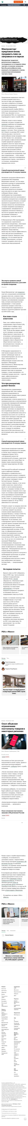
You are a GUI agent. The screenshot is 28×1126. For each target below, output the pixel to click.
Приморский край (4, 1053)
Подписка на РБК (17, 1005)
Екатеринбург (5, 1017)
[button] (14, 40)
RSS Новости (17, 1014)
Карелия (3, 1049)
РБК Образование (5, 1005)
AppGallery (16, 1076)
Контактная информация (16, 1023)
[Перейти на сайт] (14, 40)
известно (4, 237)
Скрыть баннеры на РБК (16, 1002)
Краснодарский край (5, 1030)
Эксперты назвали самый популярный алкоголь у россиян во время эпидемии (14, 282)
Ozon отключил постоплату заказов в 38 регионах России (13, 812)
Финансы (4, 999)
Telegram (16, 993)
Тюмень (3, 1043)
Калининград (4, 1027)
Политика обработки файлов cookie (10, 1118)
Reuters (20, 498)
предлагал (21, 292)
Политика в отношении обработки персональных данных (14, 1115)
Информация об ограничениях (9, 1109)
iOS (15, 1072)
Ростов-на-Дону (4, 1039)
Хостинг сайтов (16, 1046)
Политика (4, 988)
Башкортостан (5, 1022)
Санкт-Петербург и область (4, 1014)
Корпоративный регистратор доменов (16, 1043)
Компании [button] (12, 930)
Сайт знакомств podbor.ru (16, 1054)
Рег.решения (16, 1049)
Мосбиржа (15, 1103)
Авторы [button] (3, 658)
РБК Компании (16, 1057)
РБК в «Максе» (8, 632)
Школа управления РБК (16, 1064)
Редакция (16, 1026)
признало (5, 124)
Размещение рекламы (16, 1028)
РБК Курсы (15, 1060)
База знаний (4, 1003)
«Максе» (6, 897)
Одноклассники (17, 991)
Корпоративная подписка (17, 1009)
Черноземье (4, 1045)
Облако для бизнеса (16, 1038)
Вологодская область (4, 1025)
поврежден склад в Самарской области (12, 879)
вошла (4, 130)
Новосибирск (5, 1018)
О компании (16, 1020)
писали (15, 579)
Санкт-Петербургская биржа (11, 1104)
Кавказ (3, 1047)
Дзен (15, 995)
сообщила (14, 766)
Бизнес (3, 46)
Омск (3, 1020)
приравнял (6, 328)
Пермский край (4, 1036)
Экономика (4, 990)
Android (16, 1074)
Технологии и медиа (4, 996)
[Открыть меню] (25, 2)
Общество (4, 287)
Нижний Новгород (4, 1033)
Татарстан (4, 1041)
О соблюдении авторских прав (9, 1111)
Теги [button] (8, 658)
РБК (2, 168)
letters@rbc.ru (14, 1099)
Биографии (4, 1001)
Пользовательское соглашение (9, 1113)
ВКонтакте (16, 990)
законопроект (7, 588)
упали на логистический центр (10, 883)
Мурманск (4, 1051)
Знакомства (16, 1050)
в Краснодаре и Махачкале (13, 890)
